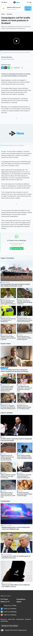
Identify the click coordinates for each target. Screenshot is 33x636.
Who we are (4, 619)
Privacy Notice (20, 619)
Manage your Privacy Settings (10, 625)
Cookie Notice (4, 621)
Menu (5, 2)
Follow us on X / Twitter (10, 605)
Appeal (18, 601)
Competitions (20, 599)
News (3, 14)
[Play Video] (16, 41)
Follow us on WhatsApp (10, 611)
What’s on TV (5, 601)
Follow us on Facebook (10, 608)
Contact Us (28, 619)
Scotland (9, 14)
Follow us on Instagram (10, 614)
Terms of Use (11, 619)
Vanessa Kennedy (6, 57)
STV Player (4, 599)
